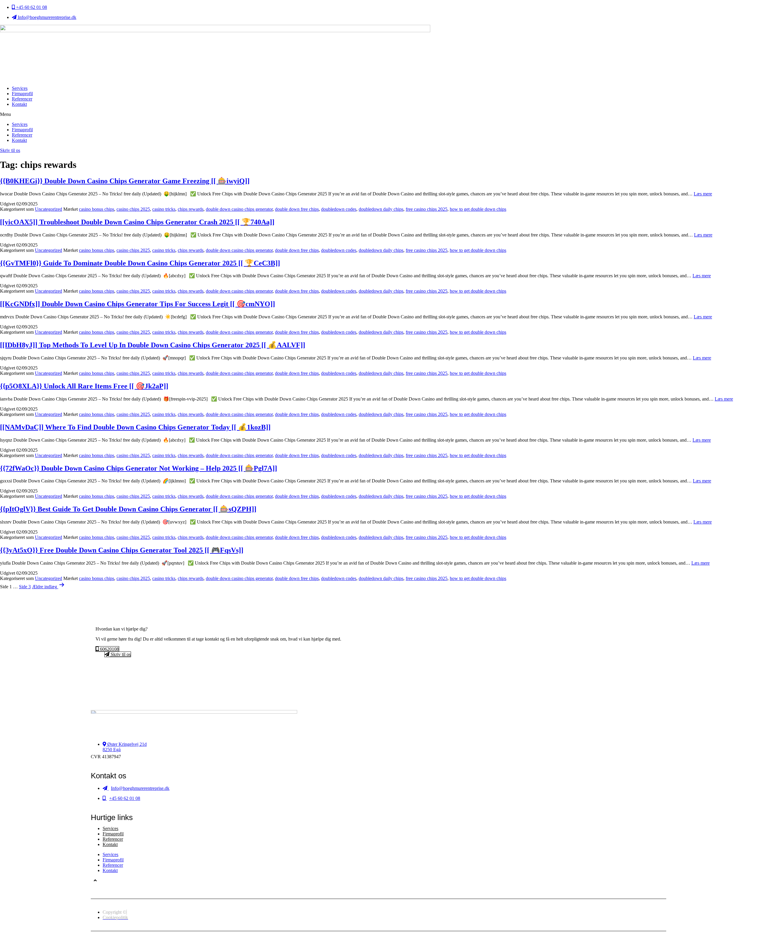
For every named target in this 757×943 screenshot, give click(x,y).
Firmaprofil (22, 93)
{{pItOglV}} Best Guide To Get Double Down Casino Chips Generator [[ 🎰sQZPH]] (128, 509)
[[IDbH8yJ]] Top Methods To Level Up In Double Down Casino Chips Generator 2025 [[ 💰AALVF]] (152, 345)
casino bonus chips (96, 209)
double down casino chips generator (239, 209)
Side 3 (25, 586)
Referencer (22, 98)
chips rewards (190, 209)
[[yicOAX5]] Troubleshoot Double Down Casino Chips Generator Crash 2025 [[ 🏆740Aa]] (137, 222)
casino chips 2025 (133, 209)
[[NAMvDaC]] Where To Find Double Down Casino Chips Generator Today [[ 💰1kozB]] (135, 427)
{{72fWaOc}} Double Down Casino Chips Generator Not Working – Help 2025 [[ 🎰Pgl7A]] (138, 468)
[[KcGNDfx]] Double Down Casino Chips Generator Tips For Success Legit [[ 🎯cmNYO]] (137, 304)
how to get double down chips (478, 209)
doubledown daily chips (381, 209)
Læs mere (703, 193)
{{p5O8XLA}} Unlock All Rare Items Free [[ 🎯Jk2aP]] (84, 386)
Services (20, 88)
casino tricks (163, 209)
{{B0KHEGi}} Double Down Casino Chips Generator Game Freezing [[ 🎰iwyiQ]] (125, 181)
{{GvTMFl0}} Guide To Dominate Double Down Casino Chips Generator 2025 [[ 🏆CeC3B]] (140, 263)
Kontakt (19, 104)
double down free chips (297, 209)
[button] (378, 114)
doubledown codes (338, 209)
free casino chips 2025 (426, 209)
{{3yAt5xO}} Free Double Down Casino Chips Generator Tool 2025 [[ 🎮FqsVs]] (121, 550)
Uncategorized (48, 209)
